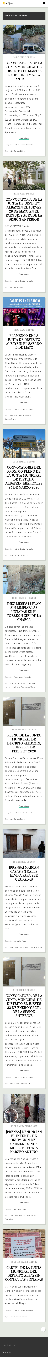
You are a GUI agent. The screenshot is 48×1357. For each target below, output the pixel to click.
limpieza (32, 683)
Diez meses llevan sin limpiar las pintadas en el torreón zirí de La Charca (24, 612)
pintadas (17, 687)
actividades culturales (17, 415)
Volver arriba (7, 1352)
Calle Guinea (14, 1215)
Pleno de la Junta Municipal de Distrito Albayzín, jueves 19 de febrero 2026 (24, 743)
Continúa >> (24, 138)
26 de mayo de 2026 (24, 194)
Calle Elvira (14, 947)
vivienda (39, 947)
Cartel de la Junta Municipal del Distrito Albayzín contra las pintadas (24, 1274)
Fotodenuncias (18, 677)
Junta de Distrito (19, 145)
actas (11, 151)
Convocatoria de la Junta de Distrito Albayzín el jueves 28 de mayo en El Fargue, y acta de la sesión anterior (24, 210)
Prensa (24, 941)
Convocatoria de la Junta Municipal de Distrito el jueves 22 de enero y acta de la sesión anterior (24, 1006)
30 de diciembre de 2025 (24, 1126)
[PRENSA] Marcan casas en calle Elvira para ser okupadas (24, 874)
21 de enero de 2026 (24, 990)
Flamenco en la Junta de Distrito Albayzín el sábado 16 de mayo (24, 342)
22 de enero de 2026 (24, 862)
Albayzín (13, 555)
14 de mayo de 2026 (24, 330)
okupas (33, 947)
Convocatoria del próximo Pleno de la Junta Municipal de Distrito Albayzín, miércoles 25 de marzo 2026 (24, 478)
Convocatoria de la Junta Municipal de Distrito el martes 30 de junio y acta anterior (24, 71)
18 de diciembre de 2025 (24, 1262)
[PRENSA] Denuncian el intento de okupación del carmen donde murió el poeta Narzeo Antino (24, 1142)
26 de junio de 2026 (24, 57)
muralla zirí (9, 687)
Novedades (29, 145)
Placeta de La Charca (28, 687)
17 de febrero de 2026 (24, 598)
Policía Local (9, 1219)
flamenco (28, 415)
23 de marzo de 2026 (24, 462)
